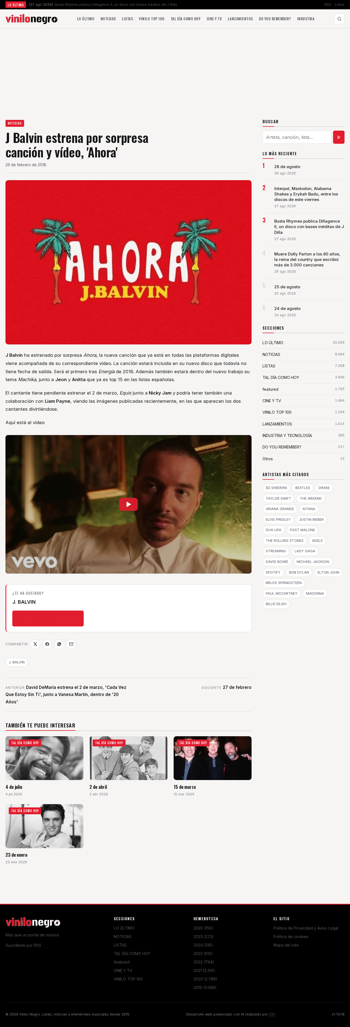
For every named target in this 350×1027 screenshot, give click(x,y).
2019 (205, 987)
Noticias (108, 18)
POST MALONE (302, 530)
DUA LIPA (273, 530)
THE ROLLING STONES (285, 541)
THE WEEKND (311, 498)
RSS (328, 4)
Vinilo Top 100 (151, 18)
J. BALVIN (17, 662)
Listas (340, 4)
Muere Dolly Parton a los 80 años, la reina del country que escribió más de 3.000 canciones (307, 259)
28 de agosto (287, 166)
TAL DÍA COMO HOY (132, 953)
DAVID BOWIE (277, 562)
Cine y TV (214, 18)
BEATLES (302, 488)
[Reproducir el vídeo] (128, 504)
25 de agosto (287, 286)
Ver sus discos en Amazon (48, 618)
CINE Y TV (123, 970)
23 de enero (16, 854)
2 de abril (98, 786)
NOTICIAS (15, 123)
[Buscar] (339, 19)
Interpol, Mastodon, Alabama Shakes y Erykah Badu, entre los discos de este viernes (306, 194)
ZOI (272, 1014)
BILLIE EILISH (276, 604)
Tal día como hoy (185, 18)
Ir (338, 137)
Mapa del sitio (286, 945)
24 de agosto (287, 308)
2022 (204, 962)
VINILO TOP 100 (128, 979)
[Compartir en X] (35, 644)
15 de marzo (185, 786)
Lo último (86, 18)
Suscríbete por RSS (23, 945)
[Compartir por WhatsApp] (59, 644)
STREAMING (276, 551)
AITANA (308, 509)
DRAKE (324, 488)
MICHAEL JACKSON (313, 562)
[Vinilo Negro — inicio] (31, 19)
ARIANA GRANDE (280, 509)
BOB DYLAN (299, 572)
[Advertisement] (175, 69)
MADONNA (315, 593)
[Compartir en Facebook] (47, 644)
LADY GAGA (304, 551)
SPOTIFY (273, 572)
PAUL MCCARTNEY (282, 593)
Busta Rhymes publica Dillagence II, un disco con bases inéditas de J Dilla (309, 227)
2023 (203, 953)
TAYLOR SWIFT (278, 498)
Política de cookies (290, 936)
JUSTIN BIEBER (311, 519)
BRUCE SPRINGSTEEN (284, 583)
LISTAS (120, 945)
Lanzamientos (240, 18)
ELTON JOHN (328, 572)
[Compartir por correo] (71, 644)
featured (122, 962)
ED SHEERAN (276, 488)
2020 (205, 979)
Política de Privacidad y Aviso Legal (305, 928)
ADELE (317, 541)
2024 (203, 945)
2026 (203, 928)
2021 (204, 970)
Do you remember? (275, 18)
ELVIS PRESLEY (278, 519)
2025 (204, 936)
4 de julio (13, 786)
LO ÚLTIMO (124, 928)
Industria (306, 18)
